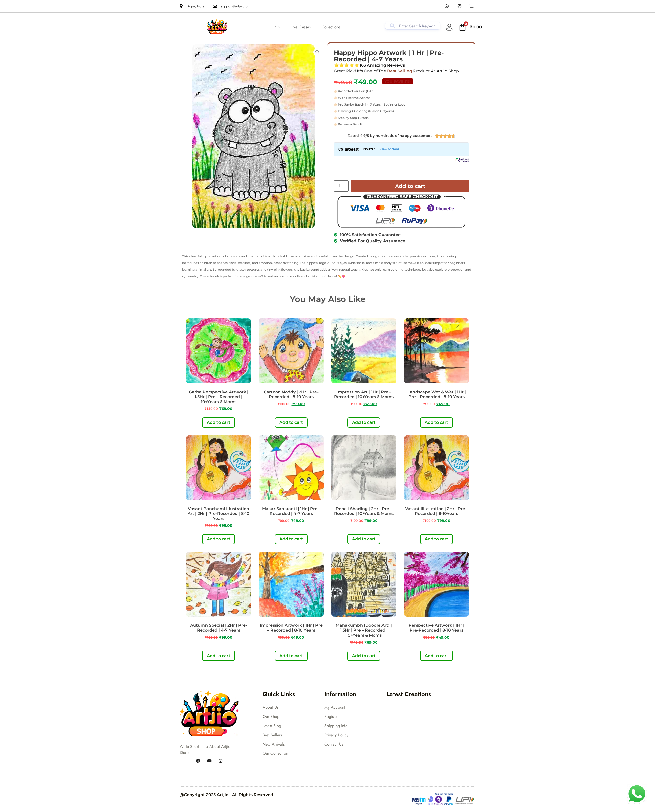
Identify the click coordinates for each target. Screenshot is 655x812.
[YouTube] (209, 761)
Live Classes (301, 27)
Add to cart (410, 186)
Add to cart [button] (218, 422)
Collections (331, 27)
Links (275, 27)
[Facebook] (198, 761)
